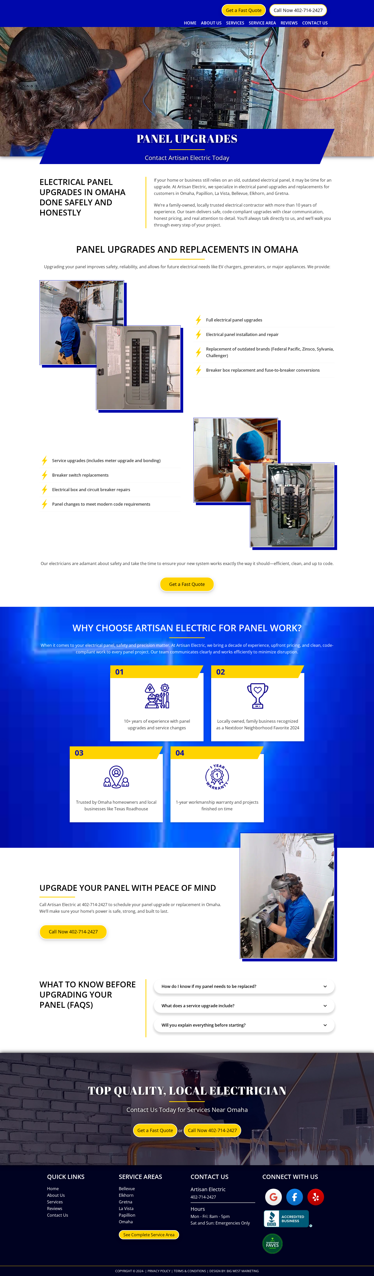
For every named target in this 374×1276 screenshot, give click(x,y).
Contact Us (57, 1215)
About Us (56, 1195)
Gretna (125, 1202)
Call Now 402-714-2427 (298, 10)
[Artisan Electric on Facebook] (294, 1197)
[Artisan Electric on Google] (273, 1197)
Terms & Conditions (190, 1271)
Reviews (54, 1208)
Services (55, 1202)
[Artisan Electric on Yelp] (315, 1197)
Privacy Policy (159, 1271)
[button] (244, 986)
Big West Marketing (243, 1271)
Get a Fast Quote (244, 10)
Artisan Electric (80, 14)
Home (53, 1188)
